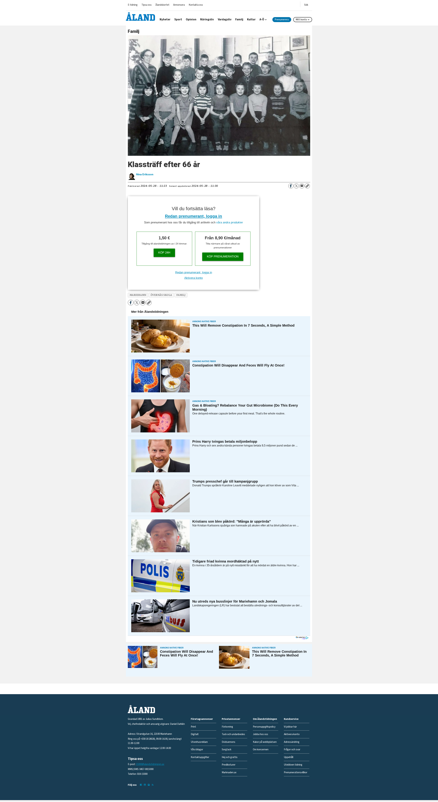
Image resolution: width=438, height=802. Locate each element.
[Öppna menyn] (306, 4)
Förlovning (227, 727)
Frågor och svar (292, 749)
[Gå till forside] (140, 16)
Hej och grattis (229, 757)
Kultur (251, 19)
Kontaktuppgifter (200, 757)
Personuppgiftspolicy (264, 727)
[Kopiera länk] (307, 185)
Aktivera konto (193, 278)
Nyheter (165, 19)
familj (180, 295)
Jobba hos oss (260, 734)
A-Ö (262, 19)
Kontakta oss (196, 5)
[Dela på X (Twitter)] (296, 185)
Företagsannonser (202, 719)
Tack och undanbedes (233, 734)
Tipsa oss (146, 5)
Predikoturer (228, 765)
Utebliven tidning (293, 765)
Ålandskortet (162, 5)
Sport (178, 19)
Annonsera (179, 5)
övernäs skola (161, 295)
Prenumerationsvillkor (295, 772)
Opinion (191, 19)
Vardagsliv (224, 19)
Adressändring (291, 742)
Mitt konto (301, 19)
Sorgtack (226, 749)
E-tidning (133, 5)
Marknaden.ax (229, 772)
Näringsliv (207, 19)
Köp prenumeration (223, 256)
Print (193, 727)
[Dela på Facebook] (290, 185)
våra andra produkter (229, 222)
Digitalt (195, 734)
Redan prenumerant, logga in (193, 216)
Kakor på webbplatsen (265, 742)
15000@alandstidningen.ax (150, 764)
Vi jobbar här (290, 727)
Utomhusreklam (199, 742)
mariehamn (138, 295)
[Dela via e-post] (301, 185)
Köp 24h (164, 252)
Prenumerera (282, 19)
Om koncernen (260, 749)
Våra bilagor (197, 749)
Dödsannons (228, 742)
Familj (239, 19)
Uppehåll (288, 757)
